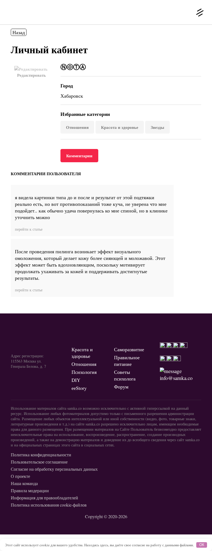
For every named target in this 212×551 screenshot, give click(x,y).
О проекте (20, 476)
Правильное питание (127, 360)
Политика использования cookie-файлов (49, 505)
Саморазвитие (129, 349)
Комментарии (79, 156)
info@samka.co (176, 377)
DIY (75, 380)
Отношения (77, 127)
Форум (121, 386)
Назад (18, 32)
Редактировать (31, 75)
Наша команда (24, 483)
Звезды (157, 127)
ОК (201, 545)
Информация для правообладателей (44, 498)
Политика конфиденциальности (41, 454)
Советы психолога (125, 375)
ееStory (79, 388)
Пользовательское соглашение (39, 462)
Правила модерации (30, 490)
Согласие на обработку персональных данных (54, 469)
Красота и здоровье (119, 127)
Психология (84, 372)
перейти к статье (29, 229)
